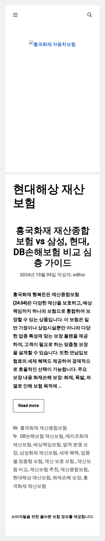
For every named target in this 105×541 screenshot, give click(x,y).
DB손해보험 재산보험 (41, 436)
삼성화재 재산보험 (38, 452)
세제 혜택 (69, 452)
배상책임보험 (47, 444)
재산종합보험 (74, 469)
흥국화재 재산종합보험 (43, 428)
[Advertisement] (52, 119)
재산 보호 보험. (60, 461)
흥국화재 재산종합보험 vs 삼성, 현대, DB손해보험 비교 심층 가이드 (52, 246)
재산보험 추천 (44, 469)
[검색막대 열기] (90, 15)
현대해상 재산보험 (32, 477)
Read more (28, 405)
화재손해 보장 (67, 477)
